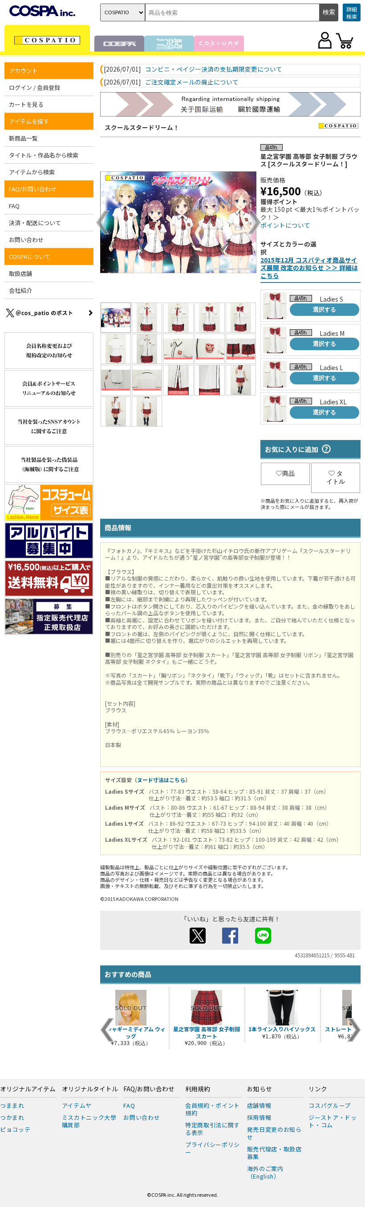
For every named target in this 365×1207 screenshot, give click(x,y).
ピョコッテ (15, 1129)
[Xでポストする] (198, 941)
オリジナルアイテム (28, 1089)
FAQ (14, 206)
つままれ (12, 1105)
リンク (317, 1089)
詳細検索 (351, 12)
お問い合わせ (26, 239)
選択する (324, 309)
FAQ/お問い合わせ (148, 1089)
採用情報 (259, 1117)
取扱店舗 (20, 273)
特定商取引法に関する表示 (212, 1129)
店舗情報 (259, 1105)
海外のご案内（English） (265, 1172)
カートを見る (26, 104)
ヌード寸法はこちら (161, 779)
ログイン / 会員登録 (34, 87)
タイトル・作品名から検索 (43, 155)
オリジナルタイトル (90, 1089)
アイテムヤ (77, 1105)
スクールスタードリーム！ (142, 127)
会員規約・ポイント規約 (212, 1109)
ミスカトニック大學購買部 (89, 1121)
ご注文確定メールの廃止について (192, 82)
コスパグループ (329, 1105)
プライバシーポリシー (212, 1148)
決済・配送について (35, 222)
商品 (288, 473)
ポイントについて (285, 225)
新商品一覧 (23, 138)
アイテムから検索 (32, 172)
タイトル (335, 477)
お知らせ (259, 1089)
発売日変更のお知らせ (274, 1133)
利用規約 (197, 1089)
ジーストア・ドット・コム (332, 1121)
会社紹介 (20, 290)
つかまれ (12, 1117)
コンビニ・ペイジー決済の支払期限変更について (213, 69)
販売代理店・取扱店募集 (274, 1153)
